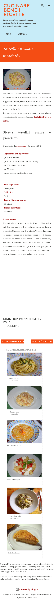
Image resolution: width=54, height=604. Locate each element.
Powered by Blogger (28, 589)
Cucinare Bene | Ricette (16, 9)
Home (7, 33)
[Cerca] (42, 5)
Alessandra (21, 146)
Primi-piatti (23, 318)
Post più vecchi (42, 341)
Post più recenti (13, 341)
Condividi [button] (13, 325)
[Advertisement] (27, 286)
